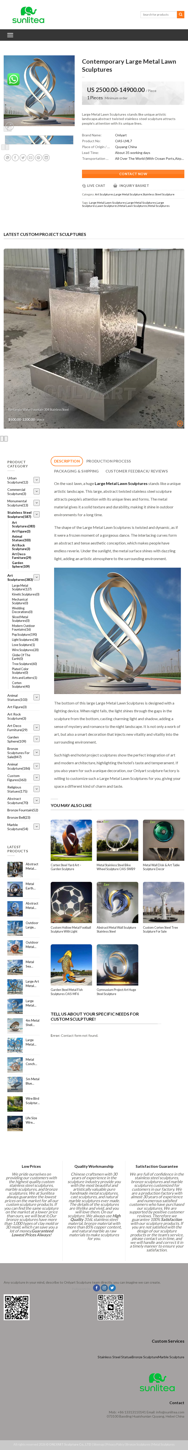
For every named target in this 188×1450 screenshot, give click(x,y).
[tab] (67, 461)
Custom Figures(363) (16, 778)
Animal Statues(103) (21, 538)
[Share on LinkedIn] (46, 157)
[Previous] (3, 147)
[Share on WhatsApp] (7, 157)
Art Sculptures (104, 194)
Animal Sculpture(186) (18, 766)
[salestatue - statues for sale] (28, 14)
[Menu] (10, 35)
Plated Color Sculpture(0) (20, 671)
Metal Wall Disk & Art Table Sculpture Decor (161, 867)
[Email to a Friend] (30, 157)
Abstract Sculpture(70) (17, 800)
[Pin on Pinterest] (38, 157)
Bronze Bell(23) (18, 817)
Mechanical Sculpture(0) (20, 601)
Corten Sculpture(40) (21, 684)
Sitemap (98, 1444)
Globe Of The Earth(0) (21, 657)
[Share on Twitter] (23, 157)
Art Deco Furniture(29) (21, 556)
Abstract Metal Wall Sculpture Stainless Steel (116, 929)
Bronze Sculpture (145, 1357)
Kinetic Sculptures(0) (25, 594)
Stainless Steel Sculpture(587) (19, 514)
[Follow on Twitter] (112, 1288)
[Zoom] (9, 126)
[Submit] (180, 14)
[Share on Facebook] (15, 157)
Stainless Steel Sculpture (159, 194)
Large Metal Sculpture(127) (22, 587)
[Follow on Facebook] (96, 1288)
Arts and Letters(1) (24, 678)
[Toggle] (37, 480)
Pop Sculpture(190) (24, 634)
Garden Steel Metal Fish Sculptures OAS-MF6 (67, 992)
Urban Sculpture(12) (17, 480)
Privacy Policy (115, 1444)
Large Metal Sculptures (141, 202)
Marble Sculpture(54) (17, 827)
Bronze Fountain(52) (22, 810)
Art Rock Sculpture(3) (21, 547)
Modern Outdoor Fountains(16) (23, 627)
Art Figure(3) (21, 531)
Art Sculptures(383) (23, 524)
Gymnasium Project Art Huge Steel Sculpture (116, 992)
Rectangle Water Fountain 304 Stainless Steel (38, 410)
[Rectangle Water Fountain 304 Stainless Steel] (94, 339)
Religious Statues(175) (17, 789)
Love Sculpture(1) (23, 645)
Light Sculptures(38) (25, 640)
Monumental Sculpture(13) (17, 503)
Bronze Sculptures (138, 1444)
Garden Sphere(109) (21, 564)
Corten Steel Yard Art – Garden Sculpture (66, 867)
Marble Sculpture (171, 1357)
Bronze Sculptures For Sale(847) (18, 752)
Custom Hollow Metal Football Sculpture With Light (71, 929)
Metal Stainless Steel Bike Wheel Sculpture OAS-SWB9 (116, 867)
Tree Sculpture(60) (24, 664)
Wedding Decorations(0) (22, 610)
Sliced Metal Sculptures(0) (21, 619)
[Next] (7, 147)
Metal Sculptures (159, 205)
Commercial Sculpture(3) (16, 491)
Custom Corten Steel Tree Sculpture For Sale (160, 929)
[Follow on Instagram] (104, 1288)
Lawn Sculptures (107, 205)
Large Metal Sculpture (128, 194)
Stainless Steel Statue (115, 1357)
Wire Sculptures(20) (25, 650)
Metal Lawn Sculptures (132, 205)
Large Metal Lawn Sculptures (107, 202)
